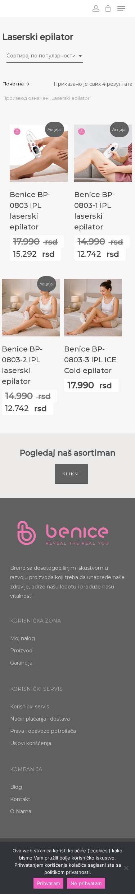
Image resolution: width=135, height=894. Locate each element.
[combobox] (44, 56)
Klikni (71, 473)
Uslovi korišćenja (30, 743)
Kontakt (20, 799)
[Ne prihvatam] (126, 867)
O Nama (20, 811)
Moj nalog (22, 638)
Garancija (21, 663)
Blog (16, 787)
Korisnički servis (29, 706)
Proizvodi (21, 650)
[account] (95, 8)
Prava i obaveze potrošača (43, 731)
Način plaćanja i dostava (40, 719)
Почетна (13, 84)
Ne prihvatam (86, 883)
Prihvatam (48, 883)
